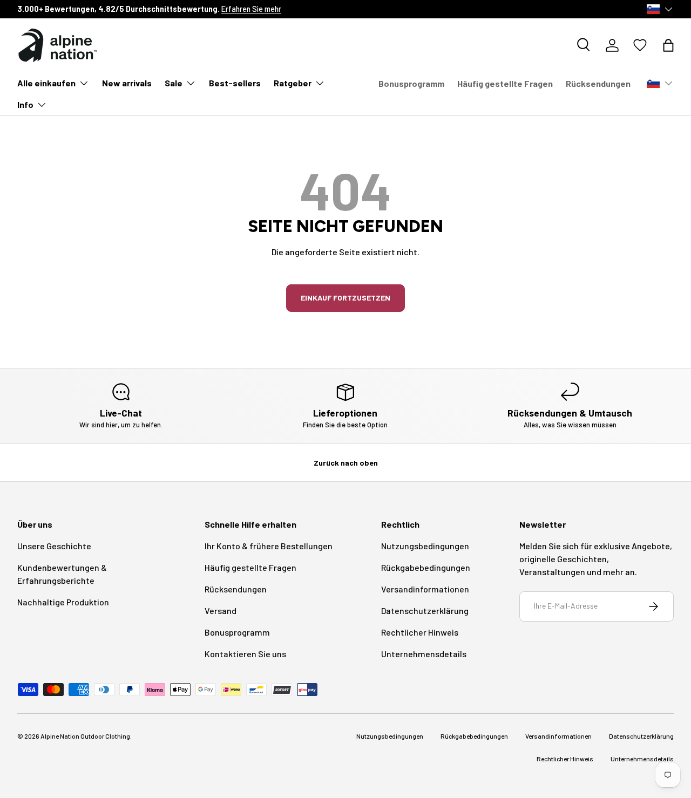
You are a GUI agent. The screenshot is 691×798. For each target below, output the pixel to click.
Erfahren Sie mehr (251, 8)
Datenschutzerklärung (425, 610)
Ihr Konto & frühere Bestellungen (269, 546)
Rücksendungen (598, 83)
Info (25, 104)
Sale (173, 83)
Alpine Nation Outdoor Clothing (85, 736)
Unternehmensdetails (423, 654)
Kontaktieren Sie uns (245, 654)
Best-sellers (235, 83)
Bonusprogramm (411, 83)
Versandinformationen (425, 589)
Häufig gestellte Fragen (505, 83)
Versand (220, 610)
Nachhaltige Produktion (63, 602)
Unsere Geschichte (54, 546)
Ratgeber (292, 83)
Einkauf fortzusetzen (345, 297)
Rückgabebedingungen (425, 567)
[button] (668, 45)
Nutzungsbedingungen (425, 546)
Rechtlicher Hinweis (419, 632)
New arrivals (127, 83)
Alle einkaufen (46, 83)
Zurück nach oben (346, 462)
